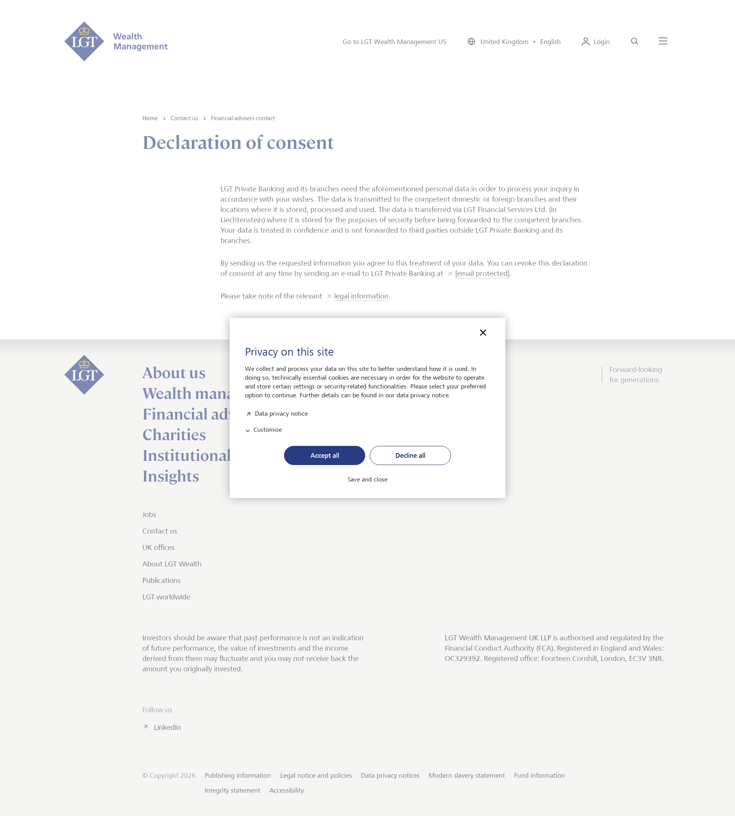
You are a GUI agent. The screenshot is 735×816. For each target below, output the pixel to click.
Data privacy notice (281, 413)
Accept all (324, 455)
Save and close (367, 480)
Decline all (410, 455)
